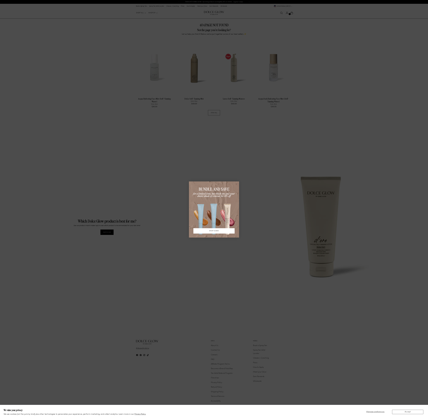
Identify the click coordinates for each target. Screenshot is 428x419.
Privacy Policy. (140, 414)
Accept (408, 412)
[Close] (236, 184)
